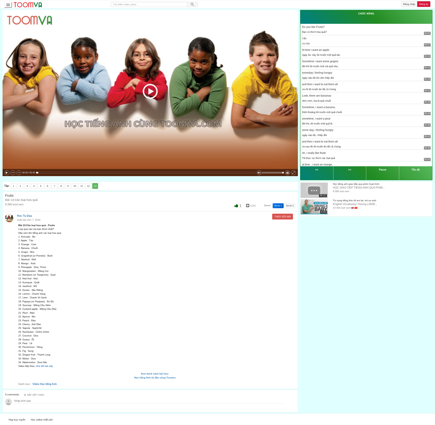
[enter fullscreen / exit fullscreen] (293, 172)
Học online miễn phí (42, 419)
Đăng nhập (409, 4)
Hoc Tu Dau (24, 215)
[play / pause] (6, 172)
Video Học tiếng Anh (44, 383)
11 (81, 186)
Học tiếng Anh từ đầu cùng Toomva (155, 377)
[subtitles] (287, 172)
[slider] (146, 173)
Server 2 (290, 206)
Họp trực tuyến (17, 419)
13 (95, 186)
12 (88, 186)
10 (74, 186)
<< (12, 172)
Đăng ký (423, 4)
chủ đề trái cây (44, 366)
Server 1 (278, 206)
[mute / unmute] (259, 172)
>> (18, 172)
